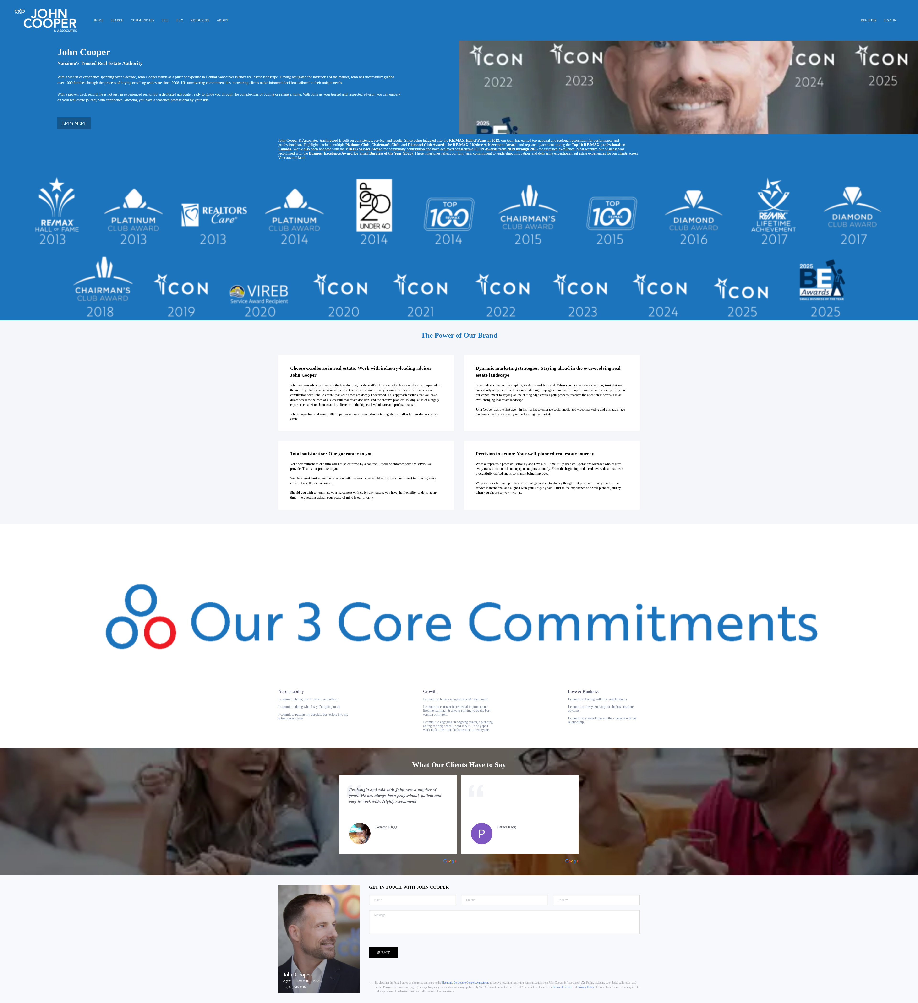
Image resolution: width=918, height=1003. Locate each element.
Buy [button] (179, 20)
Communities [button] (142, 20)
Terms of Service (562, 987)
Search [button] (117, 20)
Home (99, 20)
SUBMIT (383, 952)
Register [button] (869, 20)
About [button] (222, 20)
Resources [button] (200, 20)
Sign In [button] (890, 20)
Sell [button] (165, 20)
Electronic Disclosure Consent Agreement (465, 982)
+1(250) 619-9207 (294, 987)
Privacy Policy (586, 987)
